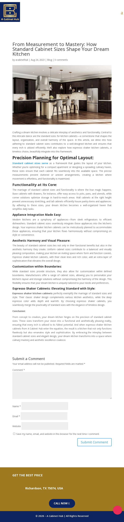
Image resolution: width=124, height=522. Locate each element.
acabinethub (22, 59)
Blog (49, 59)
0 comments (61, 59)
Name (16, 406)
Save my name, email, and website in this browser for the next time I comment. (57, 433)
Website (16, 426)
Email (16, 416)
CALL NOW (60, 503)
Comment (18, 369)
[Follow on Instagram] (117, 510)
